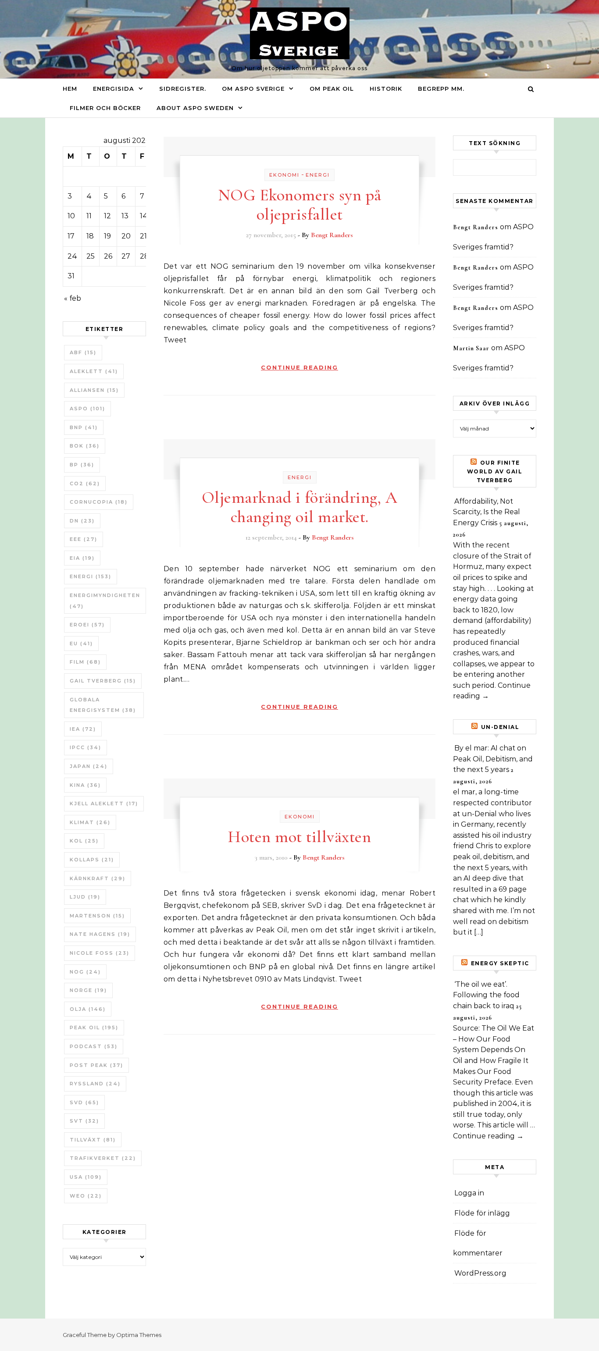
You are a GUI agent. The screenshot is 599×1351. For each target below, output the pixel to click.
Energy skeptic (500, 963)
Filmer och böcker (105, 107)
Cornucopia (99, 502)
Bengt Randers (332, 235)
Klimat (90, 822)
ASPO (87, 408)
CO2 (85, 483)
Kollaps (92, 860)
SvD (84, 1102)
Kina (85, 785)
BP (82, 465)
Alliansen (94, 390)
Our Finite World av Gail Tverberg (495, 471)
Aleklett (94, 371)
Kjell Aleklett (104, 803)
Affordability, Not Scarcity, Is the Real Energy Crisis (486, 512)
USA (86, 1177)
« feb (72, 298)
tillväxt (93, 1140)
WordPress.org (480, 1273)
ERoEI (87, 625)
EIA (82, 558)
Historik (386, 88)
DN (82, 521)
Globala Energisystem (103, 705)
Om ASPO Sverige (253, 88)
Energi (90, 576)
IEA (83, 729)
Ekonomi (284, 175)
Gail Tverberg (103, 681)
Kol (84, 841)
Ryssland (95, 1084)
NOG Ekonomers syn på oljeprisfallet (300, 204)
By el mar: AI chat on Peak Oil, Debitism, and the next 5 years (493, 759)
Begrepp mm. (441, 88)
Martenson (97, 916)
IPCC (85, 747)
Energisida (113, 88)
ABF (83, 352)
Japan (88, 766)
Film (85, 662)
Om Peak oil (332, 88)
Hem (70, 88)
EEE (83, 539)
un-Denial (500, 727)
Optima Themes (138, 1334)
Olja (88, 1009)
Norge (88, 990)
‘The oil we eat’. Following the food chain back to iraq (486, 995)
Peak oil (94, 1027)
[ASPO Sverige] (299, 35)
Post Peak (96, 1065)
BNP (84, 427)
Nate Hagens (100, 934)
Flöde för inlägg (482, 1213)
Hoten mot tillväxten (299, 837)
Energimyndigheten (105, 600)
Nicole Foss (99, 953)
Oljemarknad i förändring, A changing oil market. (300, 507)
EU (81, 643)
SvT (84, 1121)
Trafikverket (103, 1158)
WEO (86, 1196)
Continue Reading (299, 367)
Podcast (94, 1046)
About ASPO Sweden (195, 107)
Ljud (85, 897)
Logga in (469, 1193)
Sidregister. (182, 88)
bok (85, 446)
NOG (85, 972)
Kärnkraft (97, 878)
